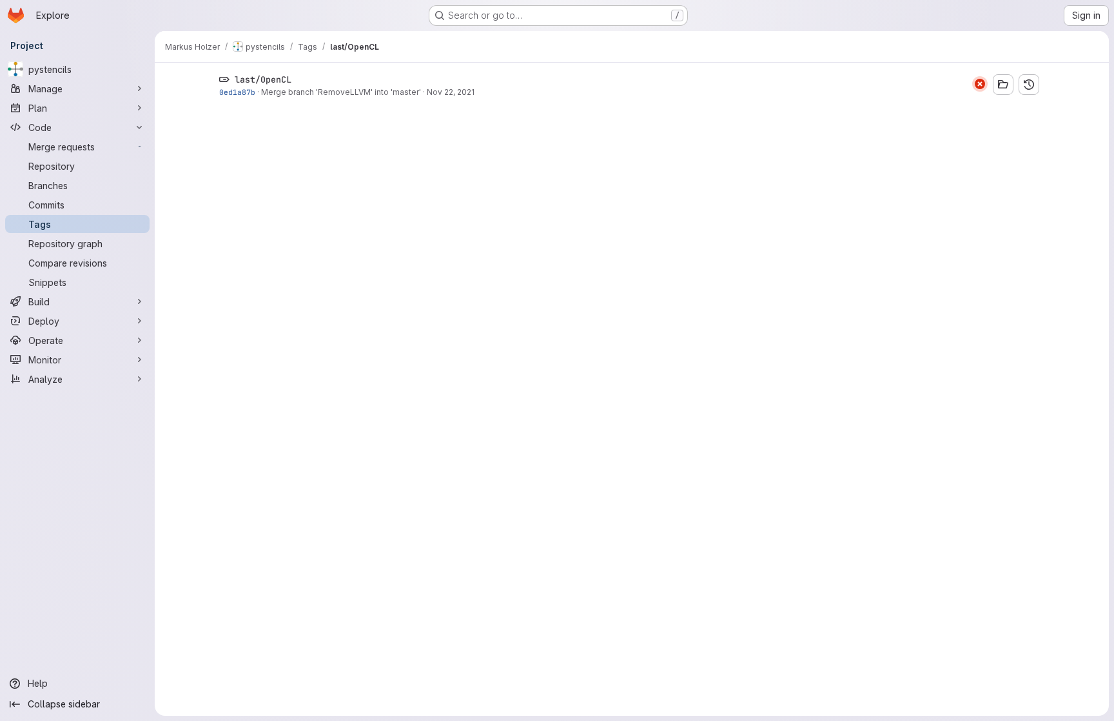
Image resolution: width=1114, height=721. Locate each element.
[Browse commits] (1029, 84)
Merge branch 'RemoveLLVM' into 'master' (341, 92)
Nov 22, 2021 (450, 92)
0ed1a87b (237, 92)
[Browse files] (1003, 84)
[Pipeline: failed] (980, 84)
